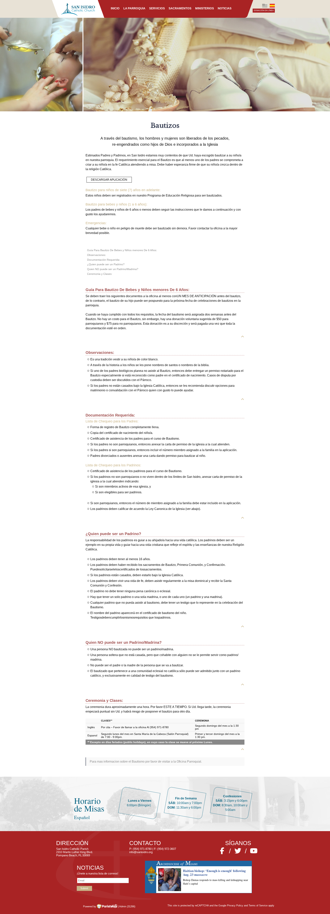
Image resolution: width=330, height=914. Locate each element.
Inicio (115, 8)
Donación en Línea (264, 10)
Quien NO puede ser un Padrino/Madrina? (112, 269)
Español (272, 5)
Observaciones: (96, 254)
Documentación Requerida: (103, 259)
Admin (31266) (127, 906)
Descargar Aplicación (109, 179)
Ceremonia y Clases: (99, 273)
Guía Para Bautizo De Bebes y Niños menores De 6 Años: (122, 250)
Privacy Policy (235, 905)
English (265, 5)
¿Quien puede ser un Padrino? (106, 264)
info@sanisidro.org (141, 852)
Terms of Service (258, 905)
